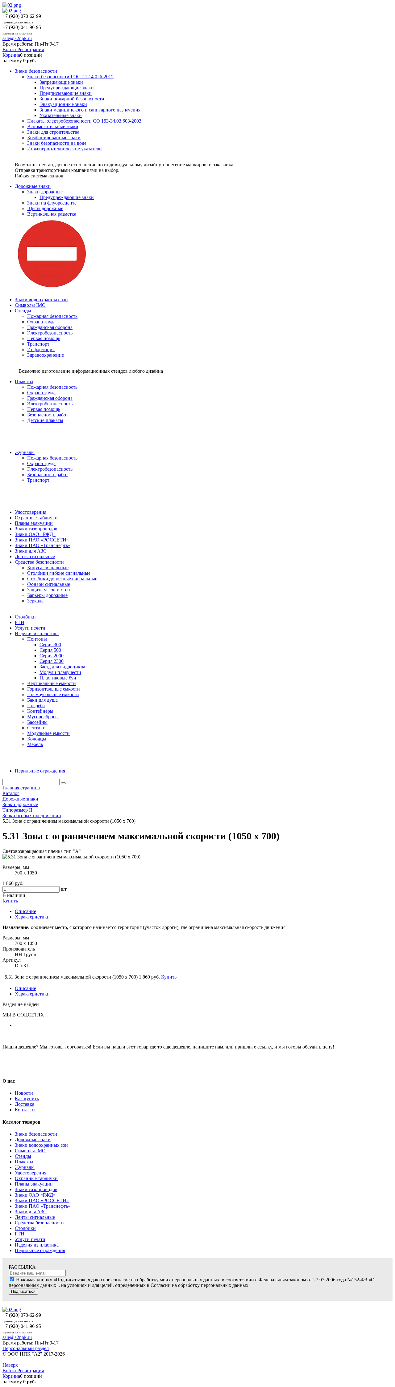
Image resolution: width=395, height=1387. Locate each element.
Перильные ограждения (40, 1250)
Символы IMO (30, 1150)
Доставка (24, 1104)
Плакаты (24, 1161)
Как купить (27, 1098)
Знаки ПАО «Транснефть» (42, 1206)
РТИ (19, 1233)
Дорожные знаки (33, 1139)
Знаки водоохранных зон (41, 1145)
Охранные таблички (36, 1178)
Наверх (10, 1365)
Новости (24, 1093)
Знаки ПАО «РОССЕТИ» (42, 1200)
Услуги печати (30, 1239)
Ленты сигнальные (35, 1217)
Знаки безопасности (36, 1134)
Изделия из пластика (37, 1244)
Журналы (25, 1167)
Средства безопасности (39, 1222)
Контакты (25, 1109)
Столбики (25, 1228)
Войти (9, 49)
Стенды (23, 1156)
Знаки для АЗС (31, 1211)
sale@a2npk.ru (17, 38)
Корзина (11, 55)
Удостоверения (30, 1172)
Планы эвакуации (34, 1183)
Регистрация (30, 49)
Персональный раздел (25, 1348)
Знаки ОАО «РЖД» (35, 1195)
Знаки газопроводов (36, 1189)
